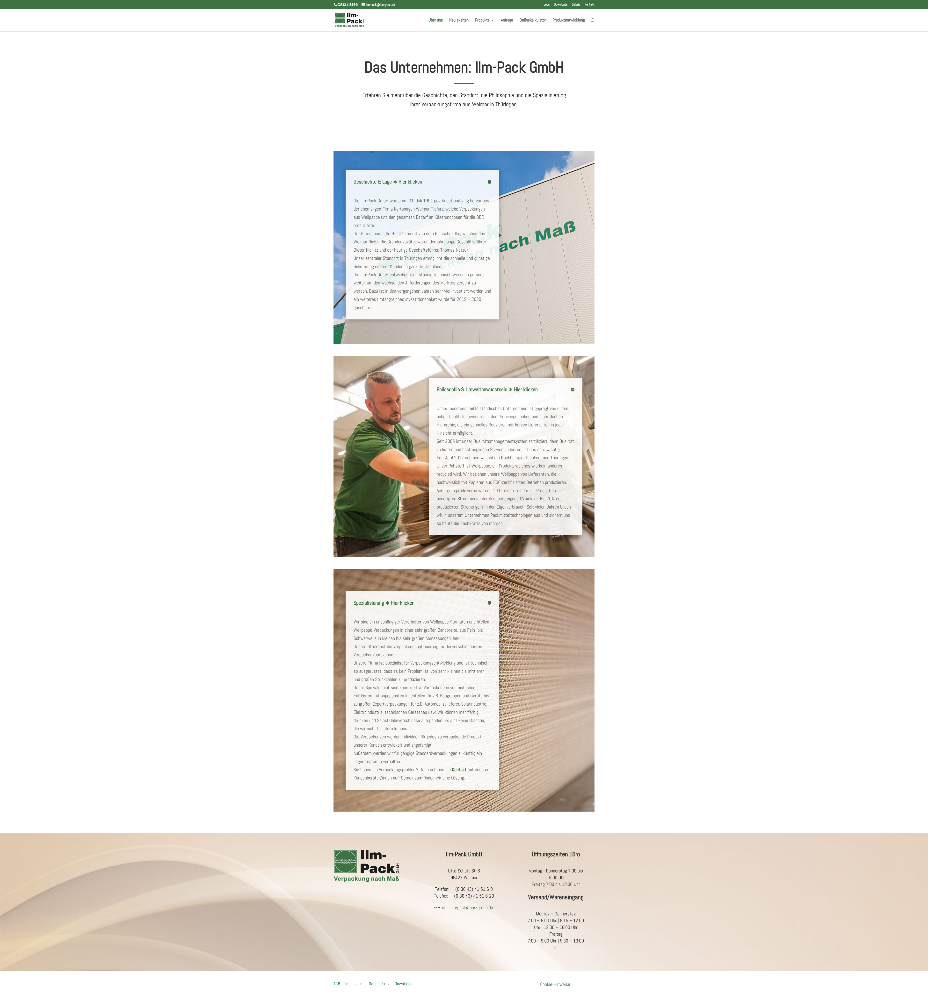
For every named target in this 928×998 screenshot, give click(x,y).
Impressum (354, 983)
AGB (337, 983)
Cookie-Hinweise (555, 984)
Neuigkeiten (459, 20)
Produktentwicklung (568, 20)
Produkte (482, 20)
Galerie (576, 5)
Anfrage (507, 20)
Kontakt (589, 5)
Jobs (547, 5)
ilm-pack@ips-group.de (471, 907)
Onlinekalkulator (533, 20)
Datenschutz (379, 983)
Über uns (435, 20)
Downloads (560, 5)
